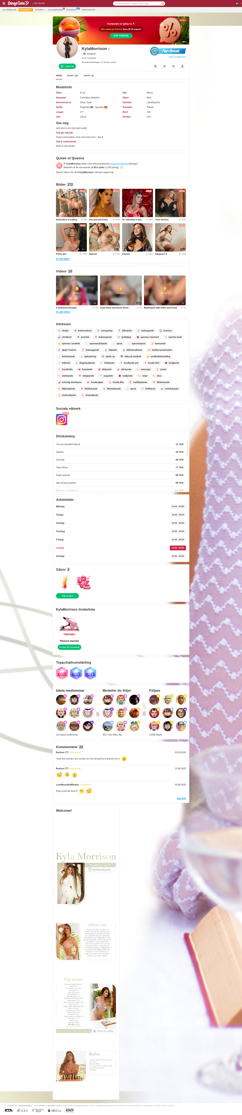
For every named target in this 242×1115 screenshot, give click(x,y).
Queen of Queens (119, 164)
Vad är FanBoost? (177, 57)
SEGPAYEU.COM (54, 1105)
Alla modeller (9, 10)
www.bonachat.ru (25, 1105)
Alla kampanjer (55, 10)
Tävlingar (71, 10)
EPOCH (41, 1105)
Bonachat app (88, 10)
